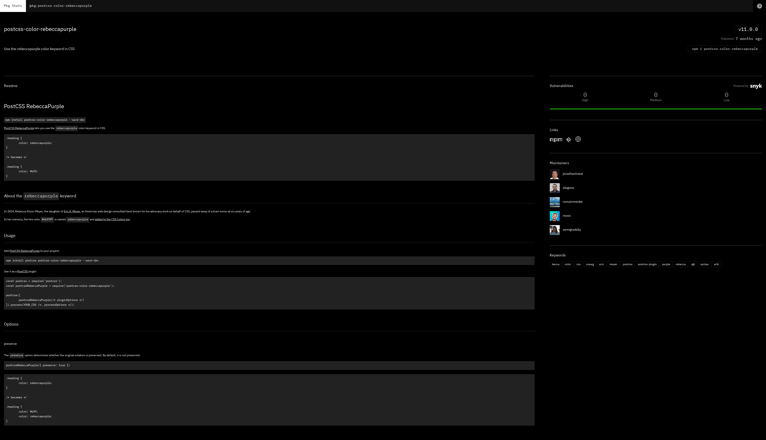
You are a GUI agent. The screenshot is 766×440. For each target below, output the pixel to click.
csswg (590, 264)
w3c (716, 264)
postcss (628, 264)
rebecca (681, 264)
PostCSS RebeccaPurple (19, 128)
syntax (704, 264)
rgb (693, 264)
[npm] (556, 141)
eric (601, 264)
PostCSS (22, 271)
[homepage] (578, 141)
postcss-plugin (647, 264)
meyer (613, 264)
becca (555, 264)
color (568, 264)
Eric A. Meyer (72, 211)
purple (666, 264)
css (578, 264)
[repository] (568, 141)
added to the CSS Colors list (112, 219)
